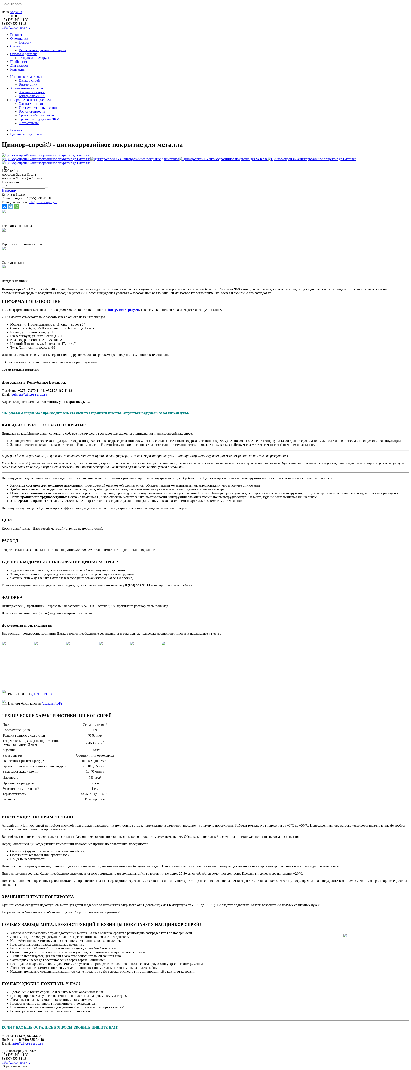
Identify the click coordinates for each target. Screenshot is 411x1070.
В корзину (9, 190)
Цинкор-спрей (29, 80)
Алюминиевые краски (26, 88)
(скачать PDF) (41, 694)
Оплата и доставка (23, 54)
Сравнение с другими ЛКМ (39, 119)
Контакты (17, 69)
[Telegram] (10, 206)
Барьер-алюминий (32, 96)
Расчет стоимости (32, 111)
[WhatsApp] (16, 206)
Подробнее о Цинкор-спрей (30, 100)
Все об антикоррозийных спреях (42, 50)
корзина (16, 12)
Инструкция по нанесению (38, 107)
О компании (19, 38)
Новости (25, 42)
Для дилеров (19, 65)
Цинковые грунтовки (26, 76)
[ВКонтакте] (4, 206)
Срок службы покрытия (36, 115)
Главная (16, 34)
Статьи (15, 46)
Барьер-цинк (28, 84)
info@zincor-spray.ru (16, 27)
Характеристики (31, 103)
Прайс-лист (18, 61)
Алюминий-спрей (32, 92)
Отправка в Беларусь (34, 58)
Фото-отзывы (29, 123)
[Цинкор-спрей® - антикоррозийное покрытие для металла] (46, 155)
